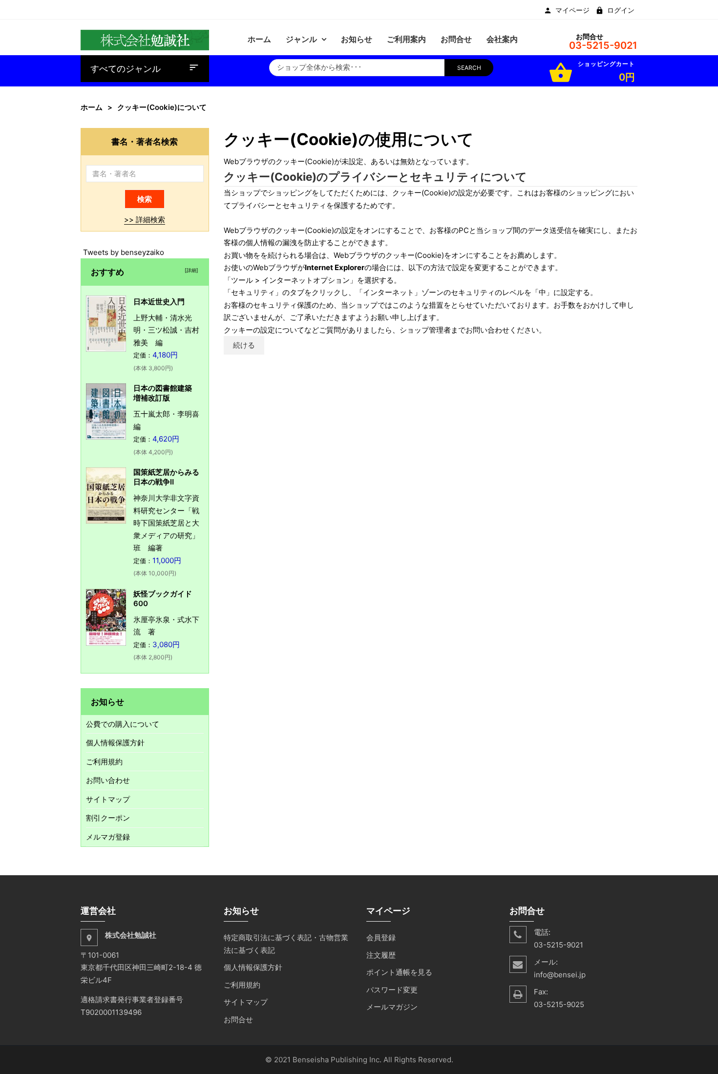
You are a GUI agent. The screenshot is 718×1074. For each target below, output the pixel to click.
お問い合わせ (108, 780)
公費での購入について (122, 724)
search (469, 67)
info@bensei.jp (560, 974)
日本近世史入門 (159, 301)
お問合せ (238, 1019)
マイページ (572, 10)
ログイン (620, 10)
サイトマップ (108, 799)
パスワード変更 (392, 989)
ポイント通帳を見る (399, 972)
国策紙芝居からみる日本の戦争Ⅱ (166, 476)
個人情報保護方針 (115, 742)
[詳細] (190, 270)
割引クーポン (108, 817)
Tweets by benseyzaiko (123, 252)
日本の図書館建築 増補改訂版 (166, 392)
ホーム (92, 107)
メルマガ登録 (108, 837)
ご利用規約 (104, 761)
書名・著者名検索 (144, 141)
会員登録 (381, 937)
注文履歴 (381, 955)
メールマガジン (392, 1006)
